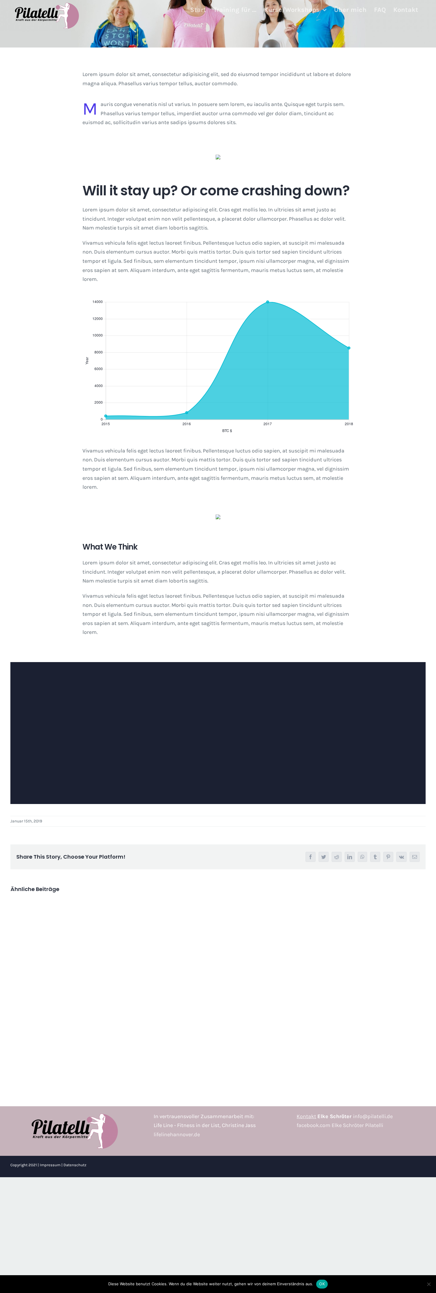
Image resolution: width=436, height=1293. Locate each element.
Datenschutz (74, 1165)
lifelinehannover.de (177, 1134)
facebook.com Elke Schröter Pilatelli (340, 1125)
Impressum (50, 1165)
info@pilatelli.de (373, 1116)
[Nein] (429, 1284)
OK (322, 1283)
